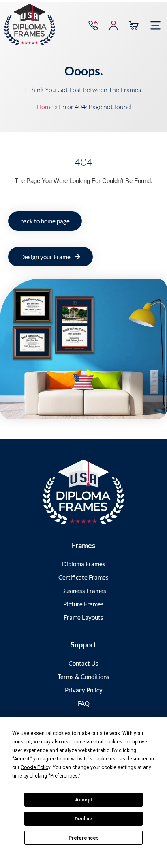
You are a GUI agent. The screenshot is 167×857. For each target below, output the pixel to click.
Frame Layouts (83, 617)
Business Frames (83, 590)
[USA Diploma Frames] (83, 492)
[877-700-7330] (93, 25)
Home (45, 107)
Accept (83, 800)
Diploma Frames (83, 563)
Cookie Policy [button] (35, 767)
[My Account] (113, 25)
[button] (155, 25)
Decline (83, 819)
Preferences (84, 838)
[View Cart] (134, 25)
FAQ (84, 703)
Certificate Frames (83, 577)
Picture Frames (83, 604)
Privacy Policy (84, 690)
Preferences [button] (64, 776)
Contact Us (83, 663)
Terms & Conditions (83, 676)
